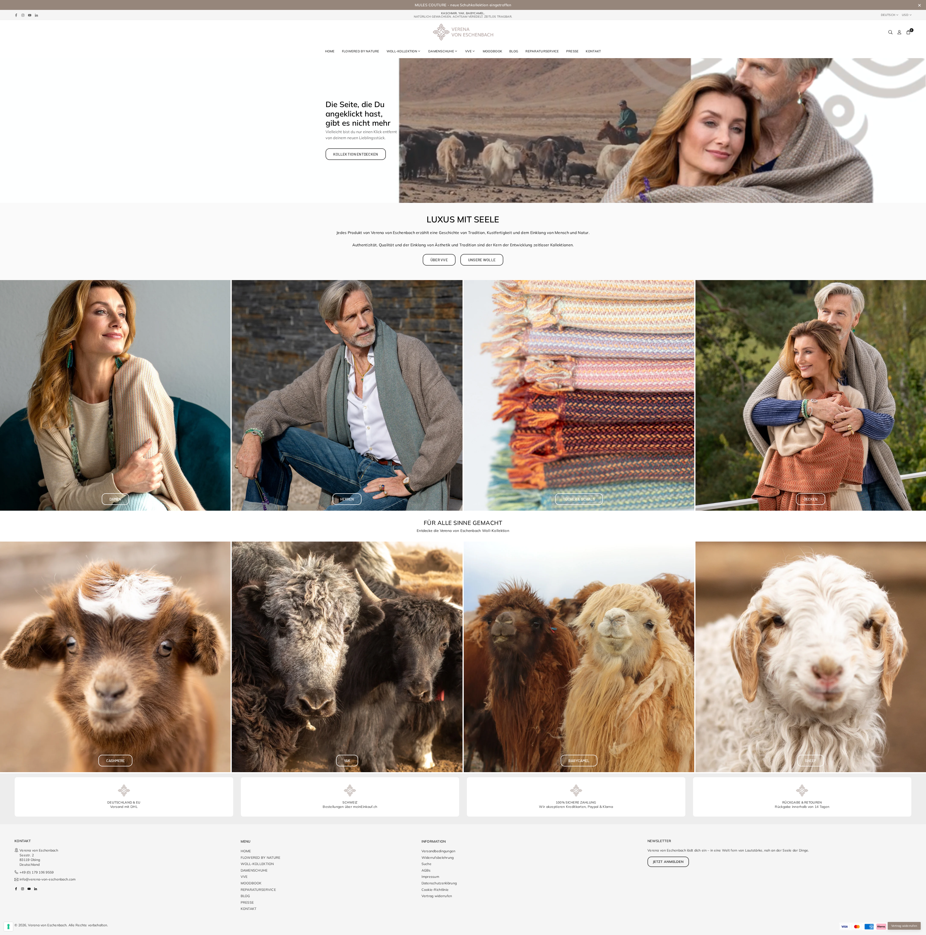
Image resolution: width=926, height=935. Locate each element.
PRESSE (572, 51)
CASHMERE (115, 760)
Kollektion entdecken (355, 154)
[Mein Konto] (899, 32)
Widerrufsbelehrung (438, 857)
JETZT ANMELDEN (668, 861)
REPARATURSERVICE (542, 51)
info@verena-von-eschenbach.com (47, 879)
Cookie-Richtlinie (435, 889)
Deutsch (888, 15)
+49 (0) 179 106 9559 (38, 872)
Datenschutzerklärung (439, 883)
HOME (330, 51)
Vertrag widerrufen (437, 896)
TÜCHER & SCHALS (579, 499)
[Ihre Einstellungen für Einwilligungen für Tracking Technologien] (8, 926)
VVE (244, 876)
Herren (347, 499)
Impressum (430, 876)
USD (905, 15)
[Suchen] (890, 32)
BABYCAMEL (579, 760)
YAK (347, 760)
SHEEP (810, 760)
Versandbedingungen (439, 851)
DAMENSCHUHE (441, 51)
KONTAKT (593, 51)
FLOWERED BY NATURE (360, 51)
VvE (468, 51)
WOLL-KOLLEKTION (402, 51)
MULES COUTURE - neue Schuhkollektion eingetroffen (463, 5)
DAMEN (115, 499)
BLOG (513, 51)
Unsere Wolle (482, 259)
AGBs (426, 870)
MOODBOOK (492, 51)
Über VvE (439, 259)
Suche (426, 864)
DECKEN (810, 499)
